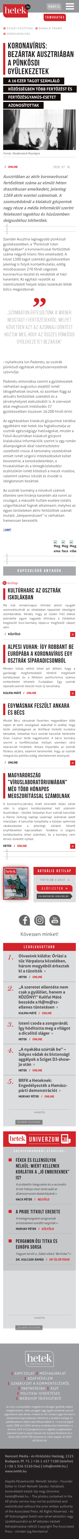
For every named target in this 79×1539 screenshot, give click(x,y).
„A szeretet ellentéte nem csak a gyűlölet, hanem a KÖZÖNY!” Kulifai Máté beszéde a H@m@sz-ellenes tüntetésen (43, 997)
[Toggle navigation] (70, 7)
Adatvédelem (40, 1378)
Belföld (44, 1199)
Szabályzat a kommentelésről (40, 1383)
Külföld (14, 634)
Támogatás (55, 17)
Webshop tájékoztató (40, 1398)
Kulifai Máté (12, 693)
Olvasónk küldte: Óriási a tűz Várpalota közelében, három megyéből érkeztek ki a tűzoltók (44, 963)
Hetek (7, 846)
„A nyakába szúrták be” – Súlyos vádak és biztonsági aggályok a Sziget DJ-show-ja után (44, 1057)
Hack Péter (24, 1199)
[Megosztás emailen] (57, 546)
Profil (54, 7)
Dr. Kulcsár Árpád (30, 1259)
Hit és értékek (59, 1259)
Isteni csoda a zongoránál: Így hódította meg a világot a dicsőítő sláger (44, 1028)
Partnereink (33, 1388)
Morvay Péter (29, 1096)
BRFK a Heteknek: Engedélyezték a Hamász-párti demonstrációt (43, 1085)
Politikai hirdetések (40, 1393)
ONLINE (13, 167)
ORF (7, 530)
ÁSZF (54, 1388)
